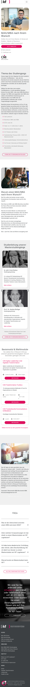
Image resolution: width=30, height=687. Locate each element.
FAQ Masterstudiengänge (8, 651)
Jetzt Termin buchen (15, 615)
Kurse (3, 632)
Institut (3, 654)
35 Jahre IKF (4, 660)
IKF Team (3, 659)
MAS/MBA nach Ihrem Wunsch (9, 649)
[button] (2, 290)
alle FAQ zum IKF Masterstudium (15, 571)
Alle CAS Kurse (5, 635)
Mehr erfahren (7, 285)
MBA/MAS (4, 644)
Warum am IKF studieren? (8, 657)
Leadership (4, 672)
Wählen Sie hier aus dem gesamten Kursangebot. (15, 427)
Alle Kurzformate (5, 637)
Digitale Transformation (7, 670)
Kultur (2, 668)
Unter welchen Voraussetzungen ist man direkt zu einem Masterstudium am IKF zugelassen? (14, 535)
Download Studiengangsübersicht (15, 337)
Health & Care (4, 674)
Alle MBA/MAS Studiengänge (9, 647)
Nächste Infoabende (6, 641)
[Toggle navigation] (26, 1)
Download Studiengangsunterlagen (15, 154)
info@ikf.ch (9, 590)
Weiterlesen (15, 378)
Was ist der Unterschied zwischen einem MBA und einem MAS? (12, 524)
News (3, 665)
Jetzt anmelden (11, 46)
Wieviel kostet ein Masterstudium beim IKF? (14, 561)
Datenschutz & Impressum (8, 662)
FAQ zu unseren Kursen (7, 639)
